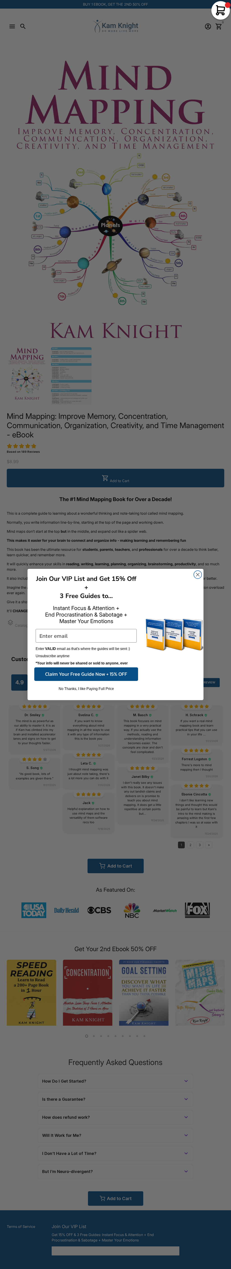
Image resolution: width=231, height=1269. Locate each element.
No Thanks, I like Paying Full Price (86, 689)
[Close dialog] (198, 575)
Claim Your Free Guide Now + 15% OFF (86, 674)
